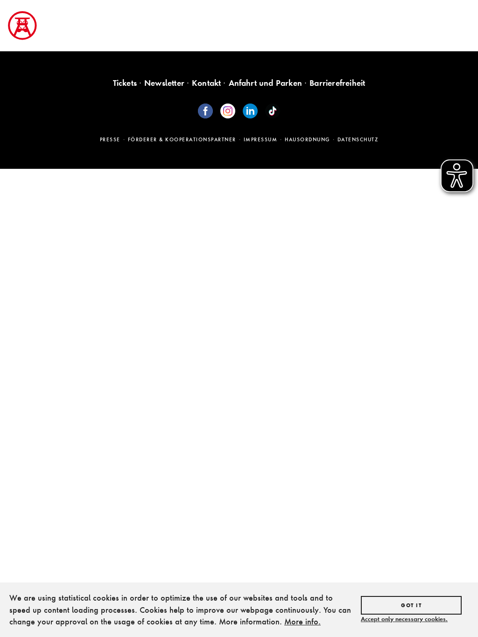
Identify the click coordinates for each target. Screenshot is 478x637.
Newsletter (164, 83)
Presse (110, 139)
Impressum (261, 139)
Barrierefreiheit (337, 83)
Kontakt (206, 83)
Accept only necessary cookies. (404, 619)
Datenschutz (358, 139)
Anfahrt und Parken (265, 83)
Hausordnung (307, 139)
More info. (302, 621)
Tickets (125, 83)
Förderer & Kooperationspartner (182, 139)
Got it (411, 605)
